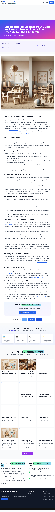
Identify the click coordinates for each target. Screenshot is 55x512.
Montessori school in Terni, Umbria (13, 132)
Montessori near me (13, 130)
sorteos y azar (36, 50)
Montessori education (31, 133)
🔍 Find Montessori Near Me (27, 312)
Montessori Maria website (37, 277)
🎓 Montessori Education (11, 2)
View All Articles (27, 453)
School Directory (31, 495)
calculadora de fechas (19, 50)
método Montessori (9, 224)
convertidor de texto (10, 50)
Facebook (31, 319)
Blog (29, 496)
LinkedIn (38, 319)
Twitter (24, 319)
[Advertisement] (27, 12)
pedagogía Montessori (41, 262)
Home (51, 2)
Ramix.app (39, 45)
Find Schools (45, 2)
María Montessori (39, 140)
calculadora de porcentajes (28, 50)
